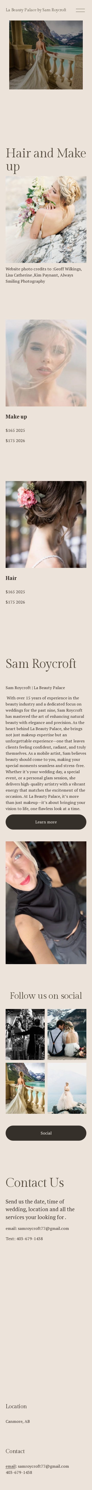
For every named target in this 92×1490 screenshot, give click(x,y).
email (11, 1466)
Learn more (46, 822)
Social (46, 1133)
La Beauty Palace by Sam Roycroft (36, 10)
